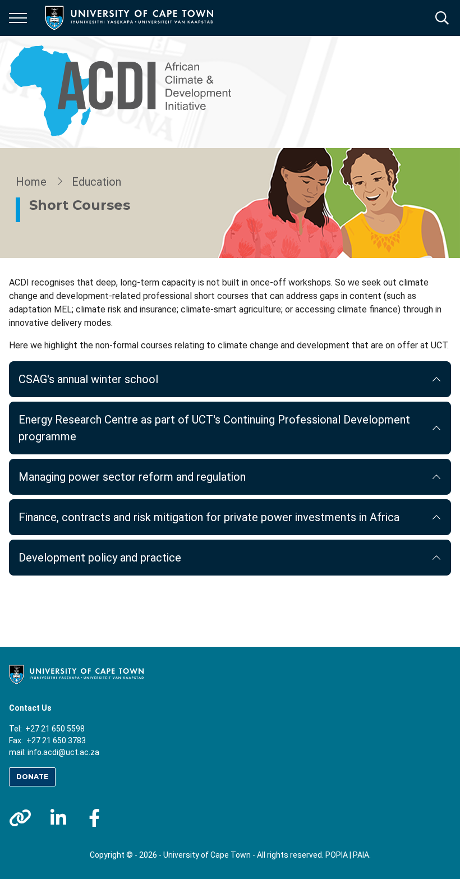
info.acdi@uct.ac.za (63, 752)
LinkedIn (58, 817)
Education (96, 181)
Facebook (94, 817)
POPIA (336, 854)
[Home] (76, 673)
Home (31, 181)
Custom (20, 817)
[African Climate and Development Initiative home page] (127, 92)
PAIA (361, 854)
